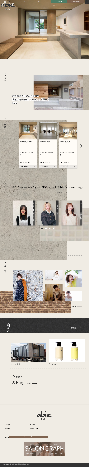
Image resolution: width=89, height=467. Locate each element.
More (14, 103)
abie (20, 187)
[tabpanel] (28, 145)
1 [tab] (42, 229)
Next (80, 145)
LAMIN (69, 187)
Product (32, 424)
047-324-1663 (65, 162)
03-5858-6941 (25, 162)
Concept (7, 424)
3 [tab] (49, 229)
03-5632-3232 (45, 162)
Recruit (59, 1)
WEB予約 (24, 166)
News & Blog (35, 428)
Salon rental (75, 1)
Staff (5, 433)
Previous (15, 145)
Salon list (7, 428)
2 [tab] (46, 229)
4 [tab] (53, 229)
